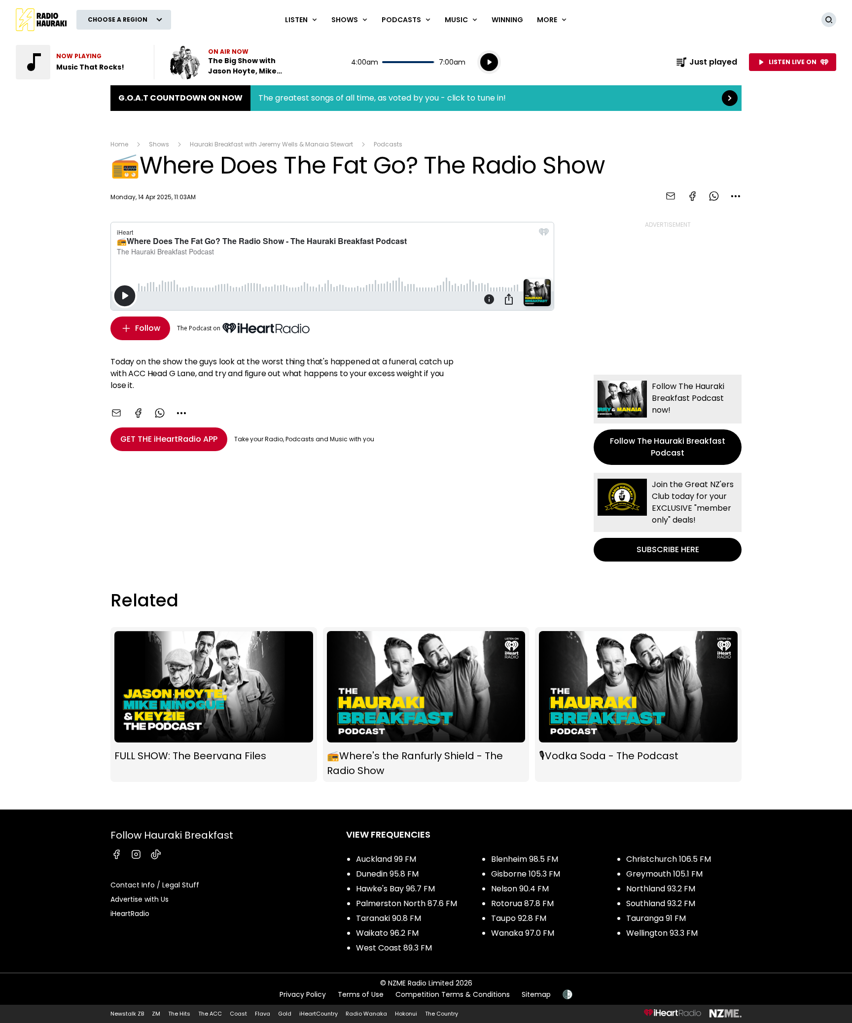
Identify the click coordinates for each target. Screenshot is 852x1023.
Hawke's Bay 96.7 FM (395, 888)
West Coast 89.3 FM (394, 947)
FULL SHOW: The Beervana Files (213, 704)
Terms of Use (361, 994)
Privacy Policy (303, 994)
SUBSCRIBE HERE (668, 517)
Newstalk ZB (127, 1014)
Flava (262, 1014)
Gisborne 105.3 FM (525, 874)
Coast (238, 1014)
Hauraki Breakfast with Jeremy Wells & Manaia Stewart (271, 144)
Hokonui (406, 1014)
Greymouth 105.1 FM (664, 874)
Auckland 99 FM (386, 859)
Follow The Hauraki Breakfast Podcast (668, 420)
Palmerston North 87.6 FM (406, 903)
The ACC (210, 1014)
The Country (441, 1014)
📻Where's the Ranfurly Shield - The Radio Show (426, 704)
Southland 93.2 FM (660, 903)
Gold (284, 1014)
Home (119, 144)
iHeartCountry (318, 1014)
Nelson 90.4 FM (520, 888)
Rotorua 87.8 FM (522, 903)
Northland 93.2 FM (660, 888)
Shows (159, 144)
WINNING (507, 20)
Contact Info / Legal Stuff (154, 885)
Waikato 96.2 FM (387, 933)
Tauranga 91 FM (656, 918)
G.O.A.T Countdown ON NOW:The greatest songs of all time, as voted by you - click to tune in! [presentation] (426, 98)
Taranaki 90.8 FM (388, 918)
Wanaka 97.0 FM (522, 933)
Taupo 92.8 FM (518, 918)
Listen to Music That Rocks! (79, 62)
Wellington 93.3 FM (662, 933)
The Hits (179, 1014)
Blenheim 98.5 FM (524, 859)
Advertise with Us (139, 899)
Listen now (231, 62)
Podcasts (388, 144)
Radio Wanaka (366, 1014)
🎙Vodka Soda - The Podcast (638, 704)
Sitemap (536, 994)
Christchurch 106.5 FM (668, 859)
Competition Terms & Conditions (452, 994)
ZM (156, 1014)
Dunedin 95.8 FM (387, 874)
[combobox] (736, 196)
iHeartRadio (129, 913)
